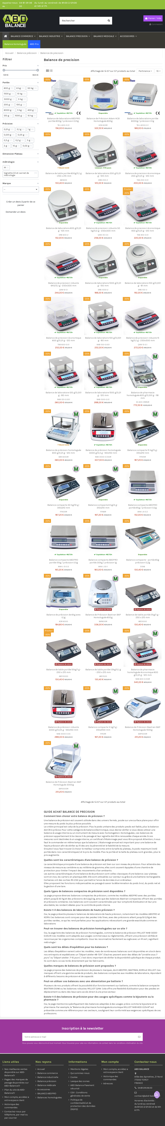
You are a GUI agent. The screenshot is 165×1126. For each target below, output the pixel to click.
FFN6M (103, 512)
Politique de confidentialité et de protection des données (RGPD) (82, 1104)
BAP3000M (63, 789)
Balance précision (46, 1081)
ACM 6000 (63, 621)
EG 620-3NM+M (142, 402)
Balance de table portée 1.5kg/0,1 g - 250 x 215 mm (103, 671)
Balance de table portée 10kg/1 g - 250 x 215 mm (63, 671)
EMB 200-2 (103, 180)
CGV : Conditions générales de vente (80, 1094)
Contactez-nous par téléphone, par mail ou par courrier (16, 1114)
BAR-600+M (63, 457)
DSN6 (142, 567)
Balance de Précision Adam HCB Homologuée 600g (103, 120)
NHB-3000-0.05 (63, 734)
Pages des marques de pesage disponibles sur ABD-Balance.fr (16, 1082)
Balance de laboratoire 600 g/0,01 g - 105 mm (63, 229)
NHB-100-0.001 (103, 345)
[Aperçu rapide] (65, 114)
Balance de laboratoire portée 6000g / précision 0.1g (142, 120)
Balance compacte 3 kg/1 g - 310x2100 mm (103, 728)
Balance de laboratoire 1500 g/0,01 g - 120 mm (103, 394)
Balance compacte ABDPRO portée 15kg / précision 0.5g (63, 561)
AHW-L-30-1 (103, 567)
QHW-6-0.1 (63, 290)
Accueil (41, 1069)
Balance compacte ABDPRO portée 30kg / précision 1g (103, 561)
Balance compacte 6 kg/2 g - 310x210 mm (103, 506)
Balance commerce (47, 1073)
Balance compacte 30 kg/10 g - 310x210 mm (63, 506)
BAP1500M (142, 734)
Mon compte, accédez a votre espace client (16, 1099)
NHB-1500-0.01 (103, 399)
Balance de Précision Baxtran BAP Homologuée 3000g (63, 783)
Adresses (108, 1083)
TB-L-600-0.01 (63, 125)
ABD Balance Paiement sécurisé (82, 1087)
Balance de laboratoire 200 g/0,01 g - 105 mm (103, 174)
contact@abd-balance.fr (147, 1096)
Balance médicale (46, 1085)
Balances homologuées (49, 1097)
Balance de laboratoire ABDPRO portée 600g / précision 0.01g (63, 120)
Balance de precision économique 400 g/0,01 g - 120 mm (142, 229)
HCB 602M (103, 125)
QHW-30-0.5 (103, 235)
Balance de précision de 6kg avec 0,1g (63, 616)
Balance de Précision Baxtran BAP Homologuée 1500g (142, 728)
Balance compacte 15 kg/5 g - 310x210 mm (142, 451)
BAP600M (103, 621)
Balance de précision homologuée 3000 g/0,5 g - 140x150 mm (103, 451)
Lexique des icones (80, 1081)
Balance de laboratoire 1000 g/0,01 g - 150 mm (103, 284)
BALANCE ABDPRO (46, 1093)
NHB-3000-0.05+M (103, 457)
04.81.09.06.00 (145, 1087)
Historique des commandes (11, 1106)
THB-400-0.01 (142, 235)
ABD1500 (103, 676)
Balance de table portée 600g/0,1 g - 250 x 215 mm (63, 174)
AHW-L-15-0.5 (63, 567)
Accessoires (43, 1089)
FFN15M (142, 457)
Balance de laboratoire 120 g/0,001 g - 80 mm (63, 394)
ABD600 (63, 180)
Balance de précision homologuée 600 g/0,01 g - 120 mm (63, 451)
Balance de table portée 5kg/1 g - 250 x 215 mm (143, 616)
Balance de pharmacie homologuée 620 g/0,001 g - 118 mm (143, 395)
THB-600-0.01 (63, 345)
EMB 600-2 (63, 235)
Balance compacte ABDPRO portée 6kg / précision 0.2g (142, 506)
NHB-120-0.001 (63, 399)
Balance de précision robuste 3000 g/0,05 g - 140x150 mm (63, 728)
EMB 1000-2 (103, 290)
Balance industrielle (47, 1077)
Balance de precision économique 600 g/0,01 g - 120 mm (63, 339)
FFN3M (103, 734)
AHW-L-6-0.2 (142, 512)
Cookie (73, 1077)
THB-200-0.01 (142, 180)
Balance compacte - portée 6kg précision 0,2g (142, 561)
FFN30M (63, 512)
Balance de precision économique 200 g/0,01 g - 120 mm (142, 174)
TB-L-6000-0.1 (143, 125)
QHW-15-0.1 (142, 345)
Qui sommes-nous (80, 1073)
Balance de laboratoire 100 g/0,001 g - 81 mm (143, 284)
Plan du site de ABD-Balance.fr (14, 1091)
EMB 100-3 (142, 290)
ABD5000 (142, 621)
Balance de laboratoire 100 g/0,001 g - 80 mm (103, 339)
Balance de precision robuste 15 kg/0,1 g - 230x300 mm (142, 339)
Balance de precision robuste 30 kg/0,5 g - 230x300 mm (103, 229)
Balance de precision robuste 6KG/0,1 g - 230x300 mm (63, 284)
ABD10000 (63, 676)
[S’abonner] (139, 1037)
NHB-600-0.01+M (143, 679)
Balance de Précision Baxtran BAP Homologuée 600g (103, 616)
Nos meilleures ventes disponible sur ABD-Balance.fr (15, 1072)
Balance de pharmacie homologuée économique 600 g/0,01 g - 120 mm (142, 672)
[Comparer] (61, 114)
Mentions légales (79, 1069)
